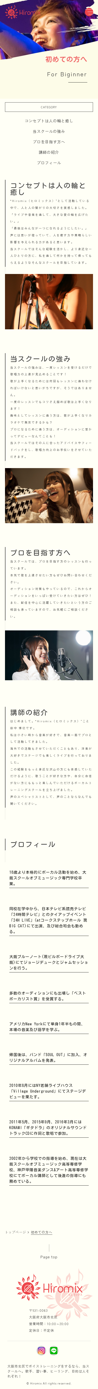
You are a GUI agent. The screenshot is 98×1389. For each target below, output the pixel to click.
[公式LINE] (54, 1350)
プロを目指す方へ (49, 142)
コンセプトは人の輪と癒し (49, 121)
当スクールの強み (49, 131)
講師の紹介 (49, 152)
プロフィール (49, 162)
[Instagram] (41, 1350)
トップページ (15, 1232)
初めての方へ (41, 1232)
